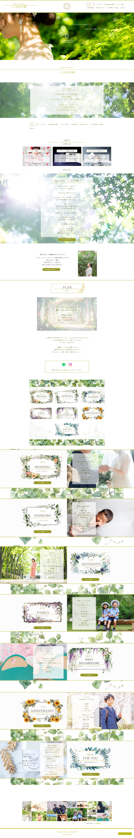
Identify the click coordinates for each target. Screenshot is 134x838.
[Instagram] (70, 365)
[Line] (64, 365)
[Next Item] (109, 811)
